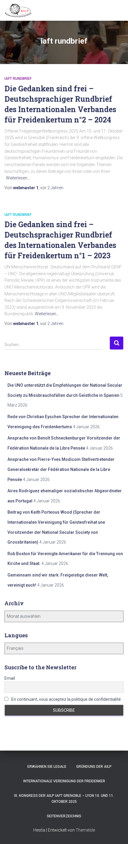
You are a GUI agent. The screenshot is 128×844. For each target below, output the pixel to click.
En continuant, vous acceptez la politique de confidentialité (65, 699)
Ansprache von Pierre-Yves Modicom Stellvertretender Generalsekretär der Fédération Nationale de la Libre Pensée (61, 469)
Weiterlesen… (18, 178)
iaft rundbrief (18, 79)
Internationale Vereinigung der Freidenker (64, 781)
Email (9, 678)
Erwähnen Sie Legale (46, 767)
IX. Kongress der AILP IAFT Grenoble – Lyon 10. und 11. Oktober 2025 (64, 798)
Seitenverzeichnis (64, 816)
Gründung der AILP (94, 767)
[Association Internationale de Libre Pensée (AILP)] (20, 10)
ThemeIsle (85, 830)
